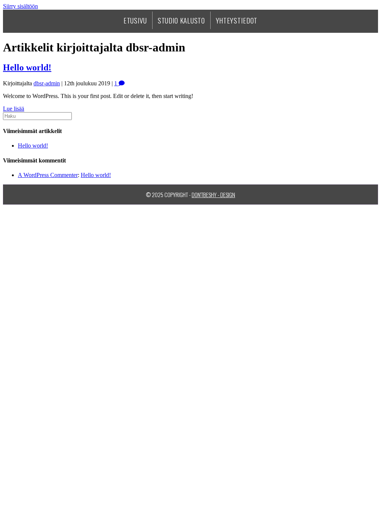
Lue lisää (13, 108)
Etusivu (135, 20)
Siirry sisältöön (20, 6)
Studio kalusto (181, 20)
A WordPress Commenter (48, 175)
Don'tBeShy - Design (213, 194)
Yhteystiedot (236, 20)
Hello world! (27, 67)
